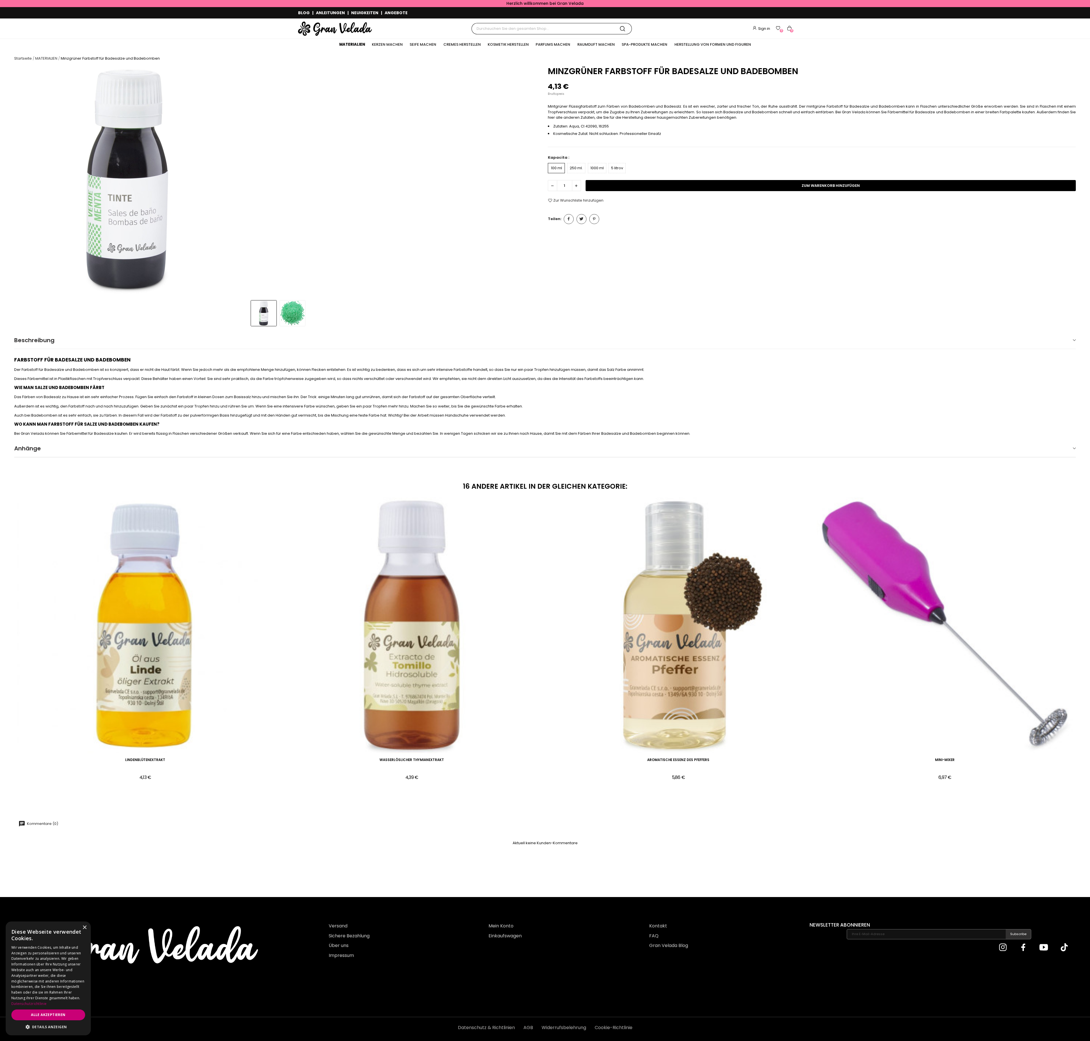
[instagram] (1002, 947)
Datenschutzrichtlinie (29, 1003)
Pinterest (594, 219)
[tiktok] (1064, 947)
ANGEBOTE (396, 13)
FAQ (654, 936)
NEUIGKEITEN (364, 13)
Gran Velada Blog (668, 945)
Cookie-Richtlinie (613, 1027)
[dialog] (48, 978)
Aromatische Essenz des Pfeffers (678, 760)
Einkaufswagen (505, 936)
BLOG (304, 13)
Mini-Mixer (945, 760)
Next (532, 181)
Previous (24, 181)
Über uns (339, 945)
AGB (528, 1027)
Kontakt (658, 926)
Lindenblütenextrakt (145, 760)
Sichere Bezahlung (349, 936)
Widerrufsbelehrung (564, 1027)
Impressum (341, 955)
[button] (48, 1027)
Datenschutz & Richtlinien (486, 1027)
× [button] (84, 927)
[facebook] (1023, 947)
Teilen (569, 219)
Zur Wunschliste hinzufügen (578, 200)
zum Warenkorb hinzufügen (831, 185)
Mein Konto (501, 926)
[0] (778, 28)
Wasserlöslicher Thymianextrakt (412, 760)
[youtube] (1043, 947)
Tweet (581, 219)
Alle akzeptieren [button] (48, 1014)
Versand (338, 926)
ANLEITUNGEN (330, 13)
